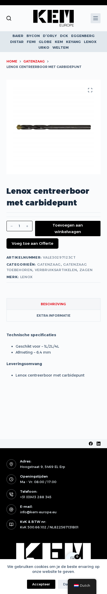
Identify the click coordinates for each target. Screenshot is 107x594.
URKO (43, 47)
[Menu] (96, 18)
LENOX (90, 42)
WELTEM (60, 47)
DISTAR (17, 42)
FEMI (31, 42)
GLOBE (45, 42)
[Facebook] (91, 444)
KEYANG (73, 42)
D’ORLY (50, 36)
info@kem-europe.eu (38, 512)
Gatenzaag (49, 264)
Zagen (86, 270)
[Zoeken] (8, 18)
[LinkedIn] (99, 444)
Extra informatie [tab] (53, 315)
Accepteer (41, 584)
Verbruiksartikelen (56, 270)
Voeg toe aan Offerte (32, 243)
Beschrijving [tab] (53, 304)
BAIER (17, 36)
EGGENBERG (83, 36)
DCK (64, 36)
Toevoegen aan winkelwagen (67, 228)
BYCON (33, 36)
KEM (59, 42)
